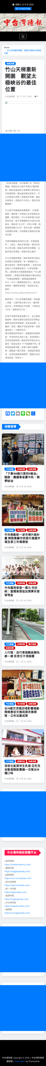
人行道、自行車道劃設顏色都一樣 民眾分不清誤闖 (22, 655)
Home (6, 47)
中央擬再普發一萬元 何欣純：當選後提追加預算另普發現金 (22, 591)
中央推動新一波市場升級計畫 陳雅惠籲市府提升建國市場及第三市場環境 (22, 538)
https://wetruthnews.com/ (17, 885)
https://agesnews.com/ (16, 892)
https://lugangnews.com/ (17, 899)
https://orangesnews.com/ (17, 912)
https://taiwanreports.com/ (18, 864)
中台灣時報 (10, 96)
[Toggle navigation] (23, 36)
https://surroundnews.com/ (18, 878)
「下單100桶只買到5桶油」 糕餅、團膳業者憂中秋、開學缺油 (22, 477)
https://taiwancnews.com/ (17, 906)
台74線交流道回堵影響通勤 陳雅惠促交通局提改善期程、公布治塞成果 (23, 712)
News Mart (20, 1061)
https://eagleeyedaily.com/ (17, 871)
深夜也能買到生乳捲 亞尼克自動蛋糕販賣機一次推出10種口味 (22, 769)
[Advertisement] (23, 157)
